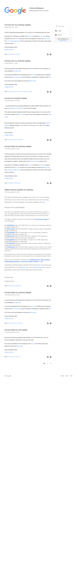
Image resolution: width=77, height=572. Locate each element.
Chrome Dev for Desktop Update (18, 25)
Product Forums (63, 40)
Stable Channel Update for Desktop (19, 190)
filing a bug (47, 38)
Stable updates (20, 139)
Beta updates (11, 183)
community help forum (13, 41)
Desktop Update (11, 54)
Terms (71, 375)
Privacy (67, 375)
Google (62, 375)
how (16, 38)
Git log (30, 36)
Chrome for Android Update (16, 98)
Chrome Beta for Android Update (18, 292)
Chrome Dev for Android (13, 91)
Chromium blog (16, 77)
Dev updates (17, 54)
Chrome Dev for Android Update (18, 61)
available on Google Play (16, 108)
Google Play (17, 71)
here (50, 77)
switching (42, 36)
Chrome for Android (22, 91)
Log (43, 202)
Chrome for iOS (17, 356)
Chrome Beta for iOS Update (16, 330)
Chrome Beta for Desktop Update (18, 146)
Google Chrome (9, 49)
